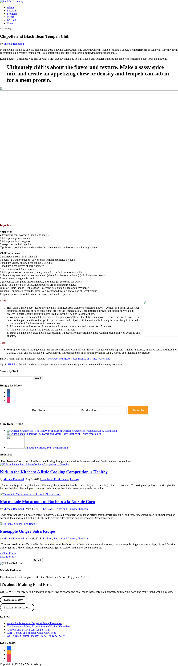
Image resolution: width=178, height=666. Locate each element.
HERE (11, 364)
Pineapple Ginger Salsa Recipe (27, 531)
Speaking (12, 10)
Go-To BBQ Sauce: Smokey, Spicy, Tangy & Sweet (35, 635)
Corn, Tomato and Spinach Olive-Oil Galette (31, 632)
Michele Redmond (13, 43)
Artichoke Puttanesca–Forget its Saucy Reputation (34, 623)
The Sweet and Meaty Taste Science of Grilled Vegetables (78, 358)
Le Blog (11, 19)
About (10, 7)
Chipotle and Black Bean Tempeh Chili (28, 629)
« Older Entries (8, 553)
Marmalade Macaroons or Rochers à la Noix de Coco (47, 501)
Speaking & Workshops (17, 607)
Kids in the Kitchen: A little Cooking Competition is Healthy (54, 472)
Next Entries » (8, 556)
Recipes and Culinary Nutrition (71, 508)
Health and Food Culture (55, 479)
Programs (12, 13)
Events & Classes (13, 599)
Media (10, 16)
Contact (11, 23)
